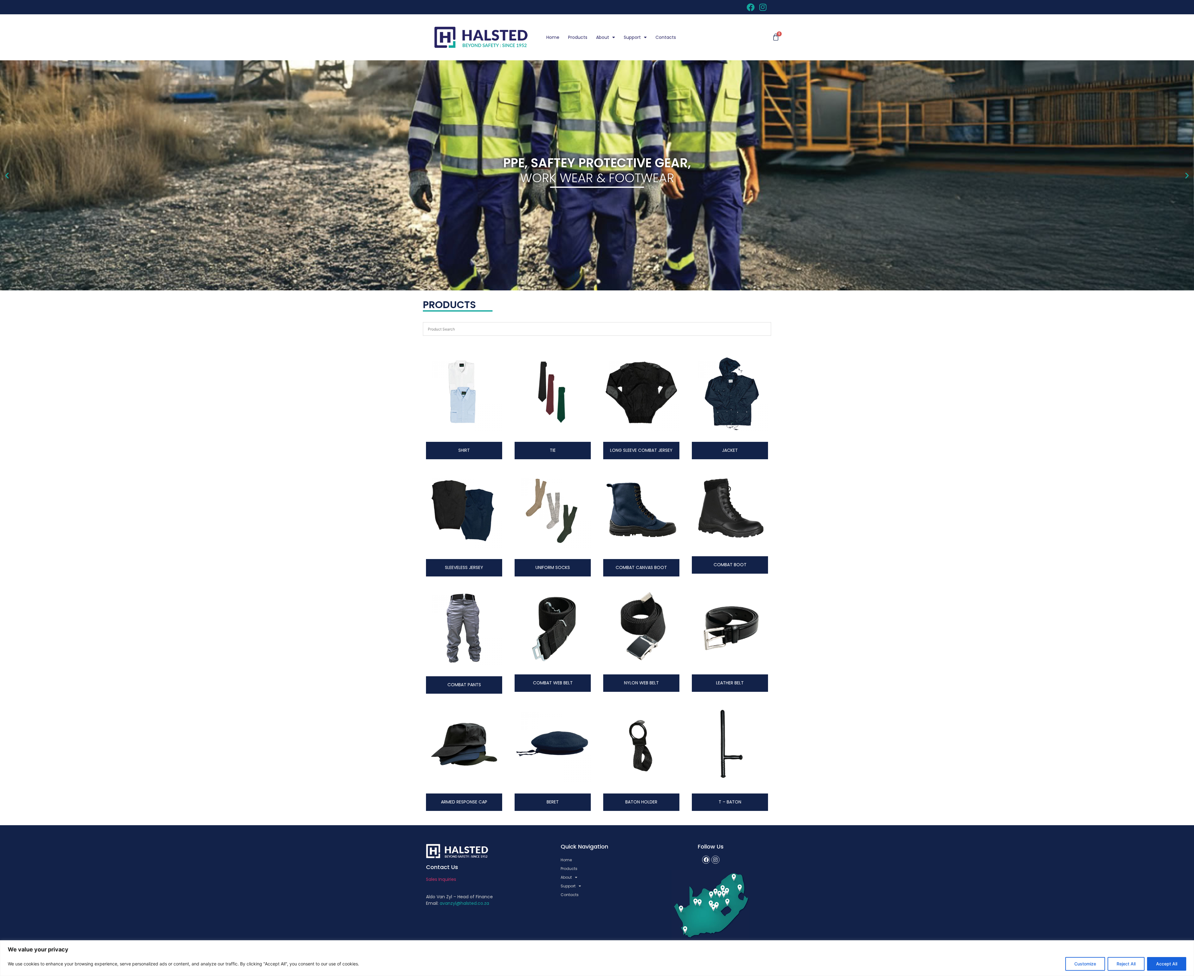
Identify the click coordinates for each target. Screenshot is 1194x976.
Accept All (1166, 963)
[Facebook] (706, 860)
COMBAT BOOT (730, 565)
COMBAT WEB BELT (553, 683)
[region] (597, 958)
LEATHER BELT (730, 683)
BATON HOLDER (641, 802)
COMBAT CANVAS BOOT (641, 567)
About (602, 37)
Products (577, 37)
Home (552, 37)
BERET (553, 802)
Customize (1085, 963)
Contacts (665, 37)
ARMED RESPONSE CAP (464, 802)
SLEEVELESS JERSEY (464, 567)
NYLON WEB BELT (641, 683)
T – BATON (730, 802)
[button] (7, 175)
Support (632, 37)
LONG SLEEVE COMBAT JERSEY (641, 450)
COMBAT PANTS (464, 685)
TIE (553, 450)
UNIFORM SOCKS (552, 567)
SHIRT (464, 450)
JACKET (730, 450)
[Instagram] (715, 860)
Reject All (1126, 963)
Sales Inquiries (441, 879)
